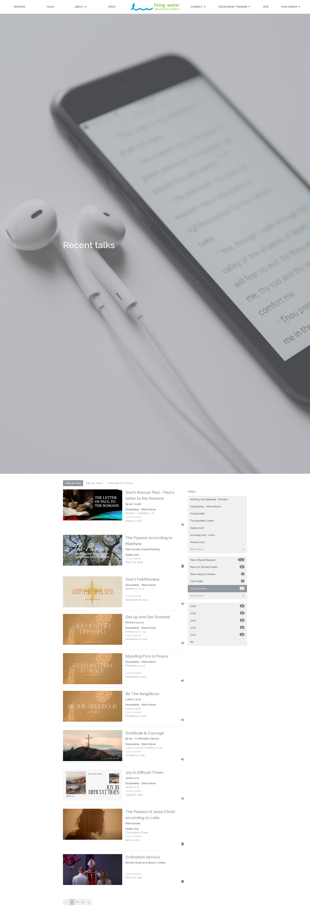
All (191, 641)
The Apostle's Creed (202, 520)
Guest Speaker (216, 588)
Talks (50, 6)
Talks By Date (73, 483)
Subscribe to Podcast (120, 483)
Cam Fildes (216, 581)
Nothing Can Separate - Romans (209, 499)
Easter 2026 (197, 528)
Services (19, 6)
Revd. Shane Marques (216, 560)
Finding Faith (197, 513)
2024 (216, 620)
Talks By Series (94, 483)
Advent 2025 (197, 542)
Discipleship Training (232, 6)
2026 (216, 606)
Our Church (289, 6)
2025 (216, 613)
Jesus (111, 6)
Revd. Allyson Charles (216, 574)
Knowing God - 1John (202, 535)
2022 (216, 634)
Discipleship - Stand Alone (205, 506)
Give (266, 6)
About (79, 6)
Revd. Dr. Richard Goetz (216, 567)
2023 (216, 627)
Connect (196, 6)
